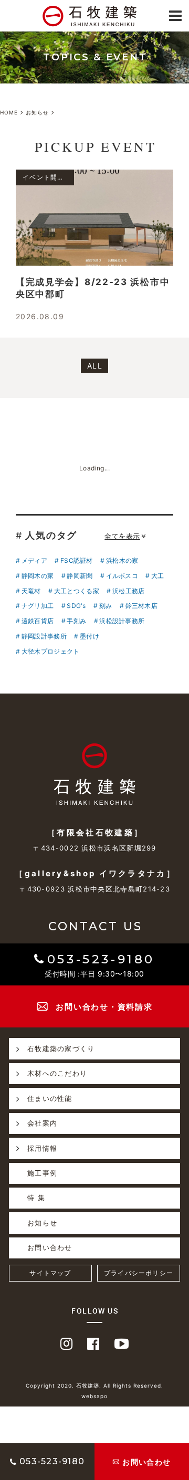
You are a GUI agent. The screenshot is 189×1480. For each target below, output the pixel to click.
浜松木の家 (122, 560)
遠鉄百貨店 (38, 621)
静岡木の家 (38, 576)
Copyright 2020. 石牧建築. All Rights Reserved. (94, 1385)
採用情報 (42, 1148)
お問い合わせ (49, 1247)
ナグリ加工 (38, 606)
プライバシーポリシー (138, 1273)
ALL (94, 365)
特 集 (36, 1197)
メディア (34, 560)
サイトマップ (50, 1273)
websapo (94, 1396)
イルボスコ (122, 576)
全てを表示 (122, 536)
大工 (157, 576)
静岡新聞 (79, 576)
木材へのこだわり (57, 1073)
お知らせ (42, 1223)
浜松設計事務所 (121, 621)
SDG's (76, 606)
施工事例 (42, 1173)
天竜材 (31, 591)
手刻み (76, 621)
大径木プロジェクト (50, 651)
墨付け (89, 636)
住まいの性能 (49, 1098)
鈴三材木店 (141, 606)
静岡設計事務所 (44, 636)
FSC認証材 (76, 560)
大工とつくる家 (76, 591)
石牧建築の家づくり (61, 1048)
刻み (105, 606)
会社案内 (42, 1123)
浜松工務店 (128, 591)
